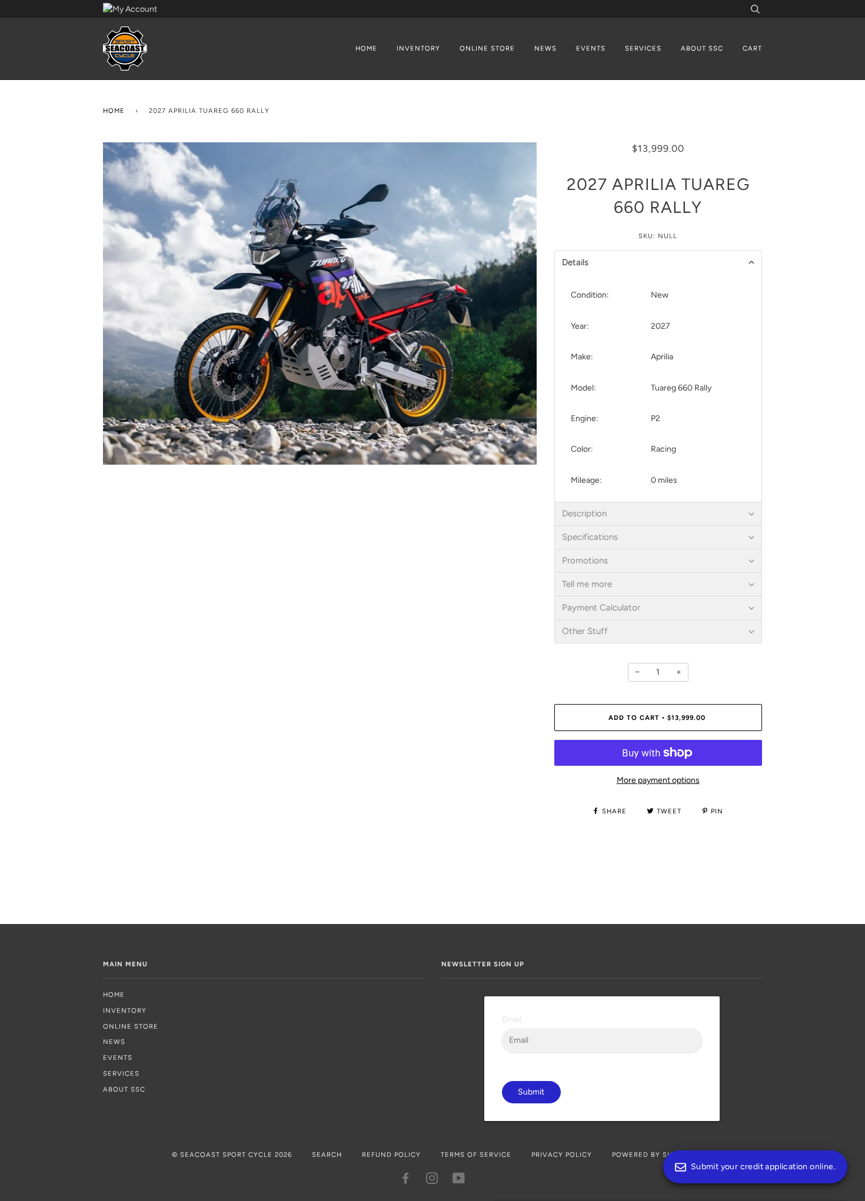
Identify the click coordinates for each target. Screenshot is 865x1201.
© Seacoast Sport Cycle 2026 (232, 1154)
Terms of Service (476, 1154)
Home (366, 48)
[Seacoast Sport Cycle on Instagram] (432, 1180)
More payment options (658, 780)
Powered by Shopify (653, 1154)
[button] (658, 262)
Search (327, 1154)
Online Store (487, 48)
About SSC (702, 48)
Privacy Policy (561, 1154)
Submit (531, 1092)
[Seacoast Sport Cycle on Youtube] (459, 1180)
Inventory (418, 48)
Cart (752, 48)
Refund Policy (391, 1154)
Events (591, 48)
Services (643, 48)
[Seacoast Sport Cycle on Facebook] (406, 1180)
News (545, 48)
